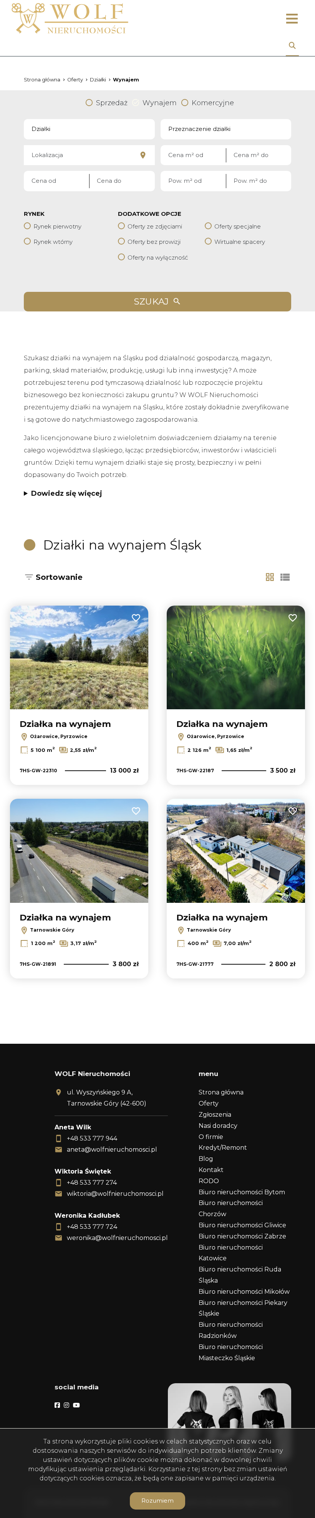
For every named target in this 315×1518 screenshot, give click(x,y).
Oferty (209, 1103)
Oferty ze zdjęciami (155, 226)
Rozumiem (157, 1500)
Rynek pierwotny (57, 226)
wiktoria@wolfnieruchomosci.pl (115, 1193)
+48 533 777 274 (92, 1182)
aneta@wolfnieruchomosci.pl (112, 1149)
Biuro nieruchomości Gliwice (242, 1225)
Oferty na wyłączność (158, 257)
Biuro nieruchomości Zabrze (242, 1236)
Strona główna (221, 1092)
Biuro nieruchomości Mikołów (244, 1291)
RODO (209, 1181)
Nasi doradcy (218, 1125)
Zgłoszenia (215, 1114)
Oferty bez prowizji (154, 241)
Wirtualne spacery (239, 241)
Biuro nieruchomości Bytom (242, 1192)
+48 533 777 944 (92, 1138)
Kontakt (211, 1170)
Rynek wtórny (53, 241)
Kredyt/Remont (223, 1147)
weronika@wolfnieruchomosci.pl (117, 1238)
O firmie (211, 1137)
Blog (206, 1158)
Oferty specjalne (237, 226)
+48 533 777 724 (92, 1226)
